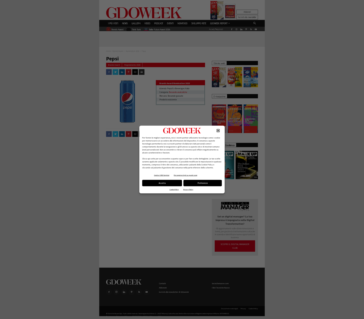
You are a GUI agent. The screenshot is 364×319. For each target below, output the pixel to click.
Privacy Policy (188, 189)
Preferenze (202, 183)
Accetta (162, 183)
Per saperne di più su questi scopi (185, 175)
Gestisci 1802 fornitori (161, 175)
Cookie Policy (174, 189)
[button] (218, 130)
